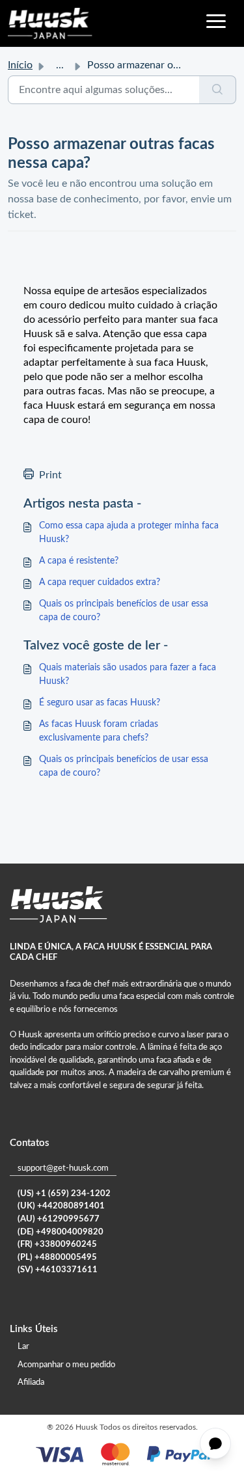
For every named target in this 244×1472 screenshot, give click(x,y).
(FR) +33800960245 (57, 1244)
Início (20, 65)
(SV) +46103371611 (58, 1270)
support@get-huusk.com (63, 1168)
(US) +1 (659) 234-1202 (64, 1194)
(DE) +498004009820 (60, 1232)
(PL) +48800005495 (57, 1257)
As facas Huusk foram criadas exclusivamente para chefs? (98, 731)
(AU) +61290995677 (59, 1219)
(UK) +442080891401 (61, 1206)
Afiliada (31, 1382)
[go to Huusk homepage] (50, 23)
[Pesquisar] (217, 89)
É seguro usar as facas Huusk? (99, 702)
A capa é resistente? (78, 561)
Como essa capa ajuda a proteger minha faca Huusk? (129, 532)
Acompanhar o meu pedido (66, 1365)
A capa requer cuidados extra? (99, 582)
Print (50, 475)
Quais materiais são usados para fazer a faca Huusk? (127, 674)
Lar (23, 1347)
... (60, 65)
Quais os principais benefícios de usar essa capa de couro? (123, 610)
